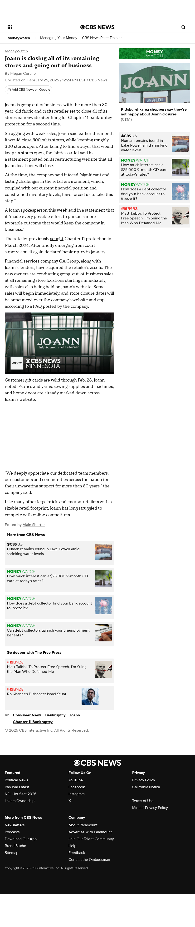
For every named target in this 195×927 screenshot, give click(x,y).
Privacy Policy (143, 780)
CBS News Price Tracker (102, 38)
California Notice (146, 787)
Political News (16, 780)
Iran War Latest (17, 787)
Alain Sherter (34, 524)
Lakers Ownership (19, 801)
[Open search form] (183, 27)
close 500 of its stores (43, 140)
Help (72, 846)
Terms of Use (143, 801)
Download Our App (21, 839)
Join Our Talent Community (91, 839)
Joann (74, 715)
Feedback (76, 853)
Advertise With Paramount (90, 832)
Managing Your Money (58, 38)
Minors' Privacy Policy (150, 808)
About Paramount (83, 825)
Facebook (76, 787)
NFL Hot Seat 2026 (20, 794)
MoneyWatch (19, 38)
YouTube (75, 780)
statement (18, 159)
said (72, 210)
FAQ (37, 306)
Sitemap (11, 853)
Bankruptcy (55, 715)
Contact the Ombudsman (89, 860)
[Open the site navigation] (38, 27)
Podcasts (12, 832)
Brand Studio (15, 846)
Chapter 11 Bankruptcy (33, 721)
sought (56, 239)
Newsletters (14, 825)
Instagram (76, 794)
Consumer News (27, 715)
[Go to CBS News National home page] (97, 27)
